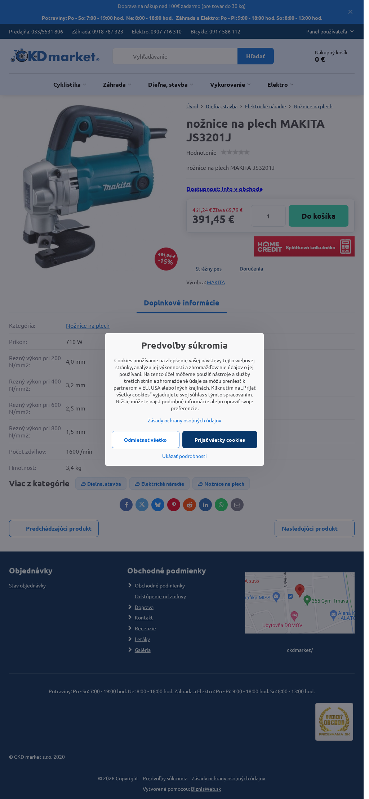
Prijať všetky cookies (220, 439)
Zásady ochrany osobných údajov (184, 420)
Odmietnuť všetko (145, 439)
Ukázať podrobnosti (184, 456)
